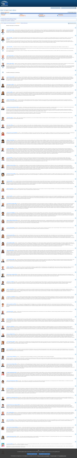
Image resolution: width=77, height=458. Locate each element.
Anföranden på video (73, 23)
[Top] (75, 35)
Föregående (6, 10)
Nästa (10, 10)
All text (15, 10)
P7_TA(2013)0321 (60, 15)
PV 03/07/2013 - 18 (22, 15)
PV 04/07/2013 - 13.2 (42, 15)
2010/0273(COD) (6, 12)
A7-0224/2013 (3, 15)
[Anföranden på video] (3, 34)
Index (2, 10)
